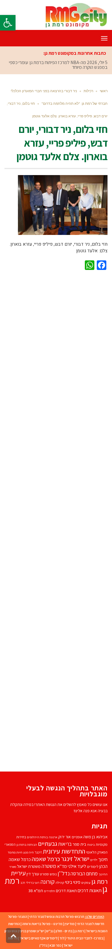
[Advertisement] (56, 504)
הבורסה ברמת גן (26, 830)
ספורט (44, 860)
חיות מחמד (15, 838)
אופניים (77, 822)
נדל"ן (43, 931)
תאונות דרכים (90, 876)
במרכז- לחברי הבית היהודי (84, 924)
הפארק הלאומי (97, 838)
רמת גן (79, 917)
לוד (61, 924)
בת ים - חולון (64, 917)
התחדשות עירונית (64, 837)
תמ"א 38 (35, 876)
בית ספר (79, 830)
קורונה (47, 867)
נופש (53, 860)
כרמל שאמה (46, 845)
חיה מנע (28, 838)
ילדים (93, 845)
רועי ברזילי (32, 868)
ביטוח (91, 830)
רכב (22, 868)
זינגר (38, 838)
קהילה (60, 868)
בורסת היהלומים (37, 823)
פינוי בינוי (72, 868)
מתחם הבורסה (84, 859)
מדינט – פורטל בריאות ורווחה (42, 909)
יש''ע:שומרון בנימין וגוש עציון (24, 917)
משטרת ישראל (29, 852)
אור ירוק (64, 822)
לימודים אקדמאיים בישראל (38, 924)
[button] (8, 23)
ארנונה (53, 823)
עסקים (85, 868)
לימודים (93, 852)
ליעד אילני (77, 852)
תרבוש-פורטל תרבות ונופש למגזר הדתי (56, 902)
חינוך (103, 845)
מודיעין (70, 909)
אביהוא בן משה (95, 822)
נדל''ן (64, 859)
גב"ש (49, 917)
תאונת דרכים (66, 876)
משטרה (49, 851)
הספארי (10, 830)
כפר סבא (55, 931)
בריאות (65, 830)
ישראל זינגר (75, 844)
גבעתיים (47, 829)
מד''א (62, 852)
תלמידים (49, 877)
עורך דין (33, 860)
